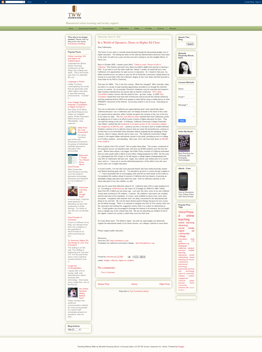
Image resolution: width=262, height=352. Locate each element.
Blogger (181, 347)
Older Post (164, 284)
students (130, 260)
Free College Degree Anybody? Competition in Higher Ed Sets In (77, 104)
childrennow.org (118, 189)
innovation (182, 239)
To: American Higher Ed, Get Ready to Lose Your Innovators (78, 242)
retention (181, 288)
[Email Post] (129, 257)
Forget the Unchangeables (74, 267)
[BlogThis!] (136, 256)
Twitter (136, 28)
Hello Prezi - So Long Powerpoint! (83, 130)
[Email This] (134, 256)
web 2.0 (186, 241)
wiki (187, 288)
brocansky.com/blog (76, 44)
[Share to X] (139, 256)
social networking (186, 256)
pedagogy (182, 246)
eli (184, 274)
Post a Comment (108, 272)
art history (190, 260)
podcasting (182, 269)
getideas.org (183, 243)
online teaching (186, 217)
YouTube (148, 28)
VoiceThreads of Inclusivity (75, 218)
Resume (173, 28)
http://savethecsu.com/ (119, 241)
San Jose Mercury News (129, 117)
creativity (182, 281)
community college (184, 235)
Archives (160, 28)
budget (106, 260)
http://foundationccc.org (145, 243)
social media (186, 228)
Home (71, 28)
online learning (186, 222)
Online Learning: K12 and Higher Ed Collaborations (77, 58)
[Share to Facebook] (141, 256)
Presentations (108, 28)
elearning (183, 225)
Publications (124, 28)
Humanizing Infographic (88, 28)
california (114, 260)
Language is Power (76, 81)
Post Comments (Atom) (139, 291)
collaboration (183, 262)
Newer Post (103, 284)
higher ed (122, 260)
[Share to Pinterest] (144, 256)
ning (192, 239)
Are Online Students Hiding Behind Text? (83, 293)
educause (182, 255)
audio (180, 274)
